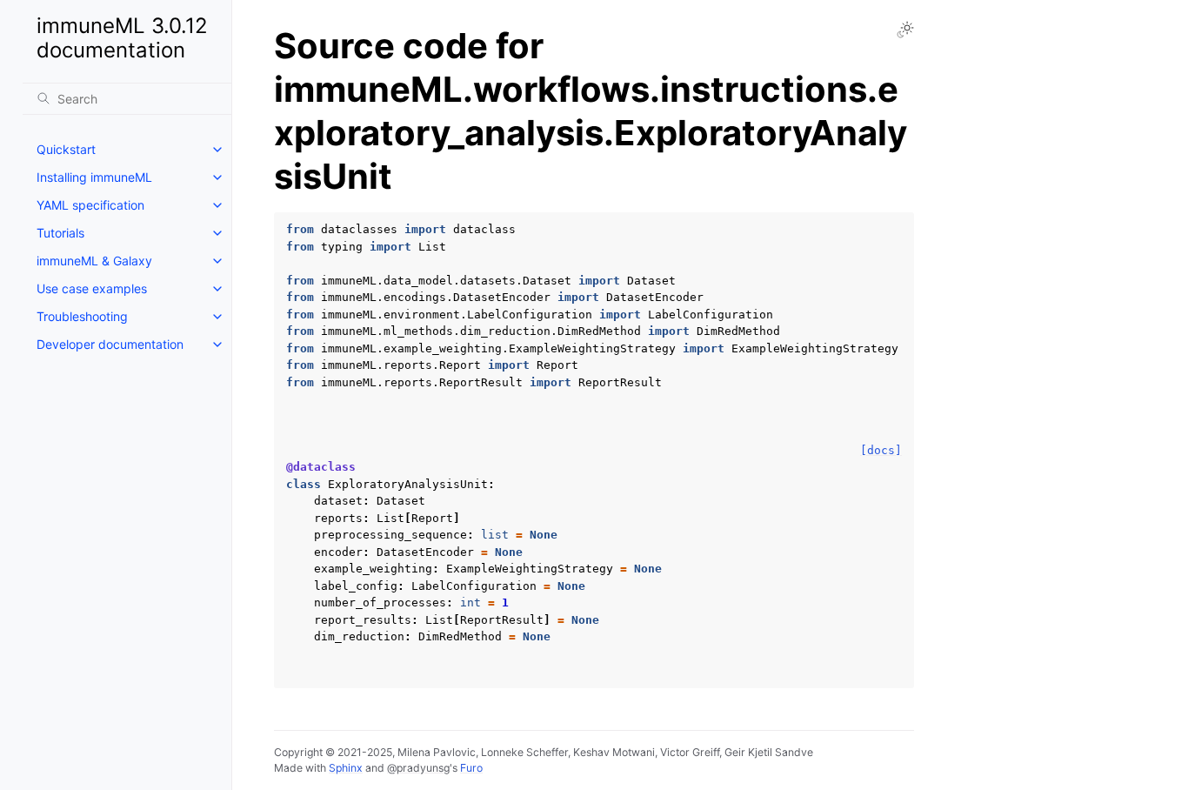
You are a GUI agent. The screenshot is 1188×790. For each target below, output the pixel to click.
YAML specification (90, 205)
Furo (471, 767)
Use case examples (92, 288)
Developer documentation (110, 344)
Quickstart (66, 149)
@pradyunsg (418, 767)
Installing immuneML (94, 177)
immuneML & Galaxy (94, 260)
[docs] (881, 450)
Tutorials (60, 232)
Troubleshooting (82, 316)
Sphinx (346, 767)
